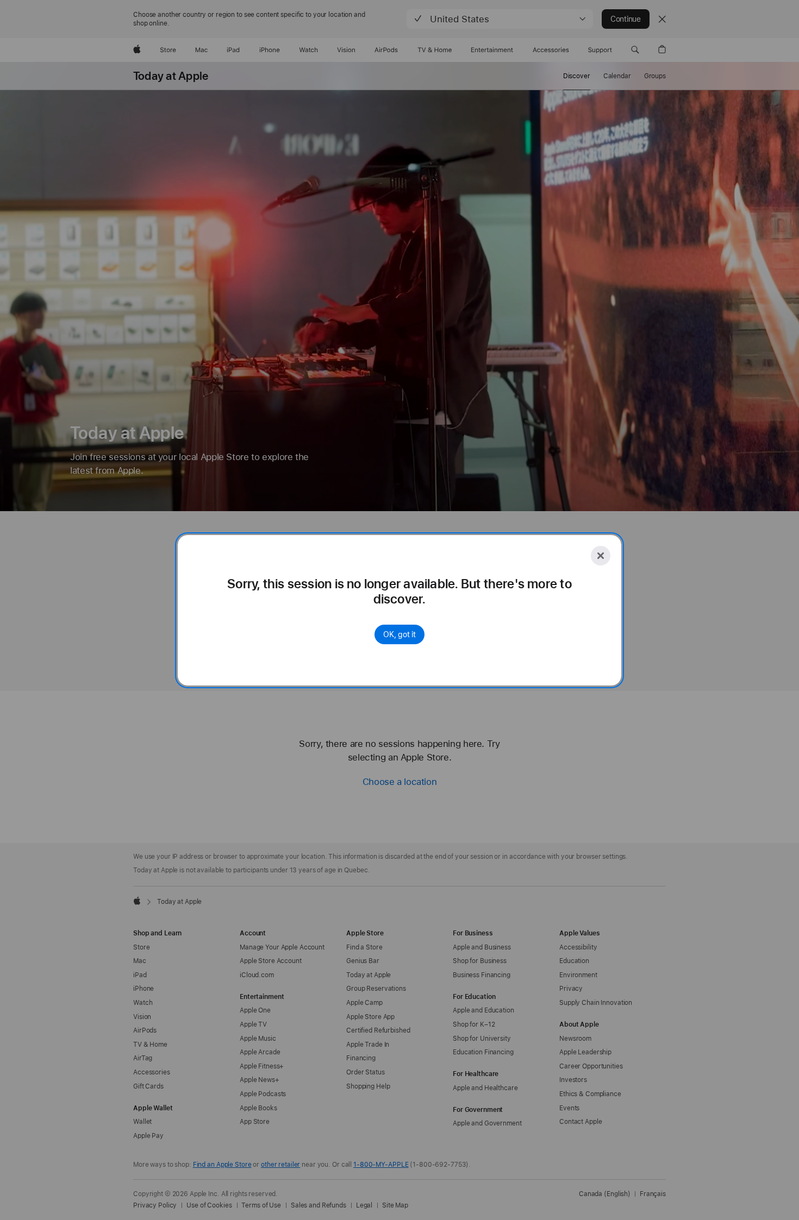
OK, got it (399, 634)
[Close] (601, 556)
